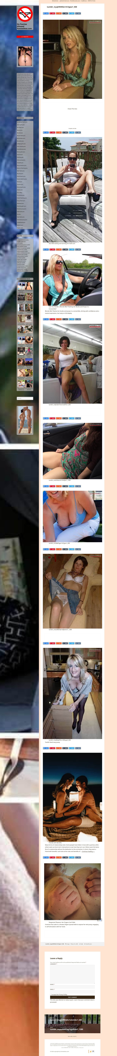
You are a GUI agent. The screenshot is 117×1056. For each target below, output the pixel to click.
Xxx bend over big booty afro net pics (21, 357)
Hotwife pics (20, 162)
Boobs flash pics (21, 135)
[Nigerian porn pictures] (21, 286)
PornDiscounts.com (75, 0)
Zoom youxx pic (29, 290)
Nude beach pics (21, 176)
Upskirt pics (20, 225)
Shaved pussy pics (21, 209)
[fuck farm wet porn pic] (29, 340)
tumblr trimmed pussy (23, 240)
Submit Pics (25, 36)
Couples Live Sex (72, 128)
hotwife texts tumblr (22, 254)
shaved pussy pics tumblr (23, 245)
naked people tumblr (22, 251)
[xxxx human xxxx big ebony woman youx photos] (21, 318)
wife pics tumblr (21, 262)
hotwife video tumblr (22, 271)
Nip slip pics (20, 173)
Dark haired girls (21, 146)
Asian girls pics (21, 124)
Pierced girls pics (21, 187)
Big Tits (74, 1036)
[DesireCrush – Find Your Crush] (25, 56)
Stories (19, 214)
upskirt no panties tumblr (23, 248)
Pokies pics (20, 190)
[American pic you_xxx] (21, 362)
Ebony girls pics (21, 152)
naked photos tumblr (22, 256)
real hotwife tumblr (22, 246)
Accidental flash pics (22, 122)
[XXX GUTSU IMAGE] (29, 351)
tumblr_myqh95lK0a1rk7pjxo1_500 (54, 944)
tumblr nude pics (21, 241)
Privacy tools (81, 1047)
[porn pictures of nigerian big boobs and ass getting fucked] (21, 373)
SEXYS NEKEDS (21, 334)
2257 (70, 1047)
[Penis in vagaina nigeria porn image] (29, 318)
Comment (53, 964)
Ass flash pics (20, 127)
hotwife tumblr (21, 264)
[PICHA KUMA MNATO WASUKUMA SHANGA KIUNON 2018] (21, 297)
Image (68, 944)
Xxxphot (29, 312)
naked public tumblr (22, 269)
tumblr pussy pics (21, 267)
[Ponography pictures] (29, 297)
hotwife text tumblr (22, 249)
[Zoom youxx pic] (29, 286)
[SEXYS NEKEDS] (21, 329)
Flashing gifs (20, 157)
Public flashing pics (22, 198)
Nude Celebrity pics (22, 179)
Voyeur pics (20, 228)
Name (52, 984)
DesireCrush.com (65, 0)
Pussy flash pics (21, 200)
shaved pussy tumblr (22, 266)
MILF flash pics (21, 171)
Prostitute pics (20, 195)
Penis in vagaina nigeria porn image (29, 324)
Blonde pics (20, 133)
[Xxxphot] (29, 307)
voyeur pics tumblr (22, 259)
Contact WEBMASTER (64, 1047)
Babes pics (19, 130)
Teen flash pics (21, 217)
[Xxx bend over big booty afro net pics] (21, 351)
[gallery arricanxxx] (29, 329)
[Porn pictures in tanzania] (29, 383)
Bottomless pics (21, 138)
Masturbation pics (21, 165)
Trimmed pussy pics (22, 219)
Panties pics (20, 184)
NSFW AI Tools (92, 0)
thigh (81, 944)
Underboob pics (21, 222)
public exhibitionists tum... (23, 253)
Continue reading (88, 851)
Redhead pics (20, 203)
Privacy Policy (63, 994)
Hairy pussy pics (21, 160)
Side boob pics (20, 211)
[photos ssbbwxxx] (21, 307)
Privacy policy (76, 1047)
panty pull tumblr (21, 261)
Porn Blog (19, 192)
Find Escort (20, 154)
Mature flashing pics (22, 168)
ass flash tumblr (21, 258)
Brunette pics (20, 141)
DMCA (72, 1047)
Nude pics (19, 181)
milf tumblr (20, 243)
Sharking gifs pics (21, 206)
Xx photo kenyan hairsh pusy (29, 379)
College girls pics (21, 143)
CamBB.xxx (84, 0)
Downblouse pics (21, 149)
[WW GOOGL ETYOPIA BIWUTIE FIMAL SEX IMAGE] (29, 362)
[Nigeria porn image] (21, 340)
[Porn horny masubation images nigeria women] (21, 383)
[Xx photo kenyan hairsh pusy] (29, 373)
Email (52, 989)
